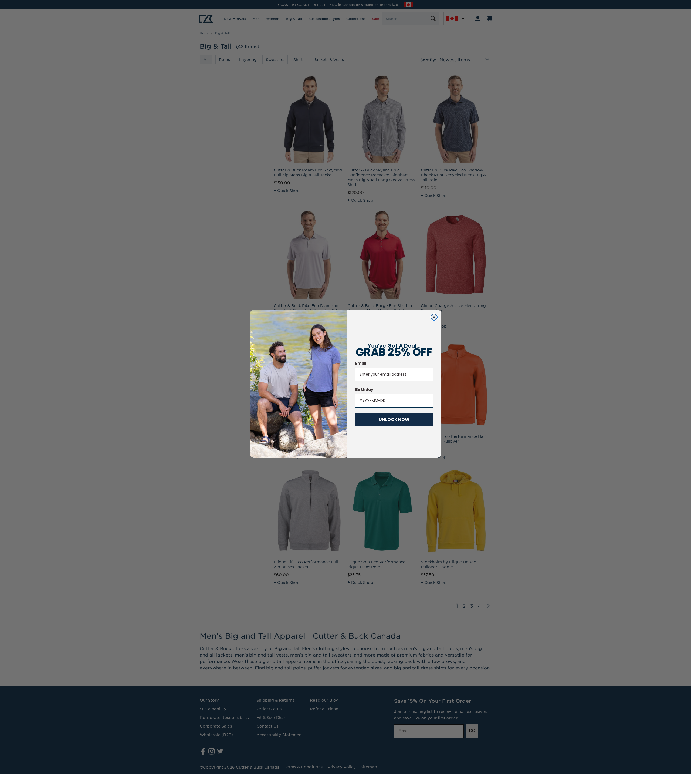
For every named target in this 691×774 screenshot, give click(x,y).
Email (360, 363)
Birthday (364, 389)
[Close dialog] (434, 317)
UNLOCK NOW (394, 419)
